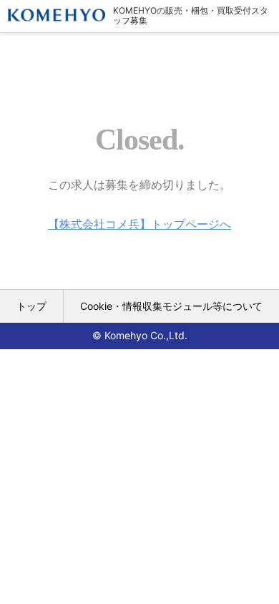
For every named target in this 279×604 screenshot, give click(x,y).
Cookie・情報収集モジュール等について (171, 306)
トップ (31, 306)
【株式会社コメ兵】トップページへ (139, 224)
